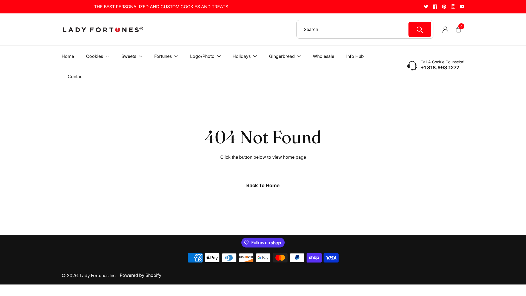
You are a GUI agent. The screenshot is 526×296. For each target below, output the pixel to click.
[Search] (419, 29)
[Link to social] (426, 6)
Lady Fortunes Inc (98, 275)
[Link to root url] (103, 29)
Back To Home (263, 185)
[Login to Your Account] (445, 29)
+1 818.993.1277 (440, 67)
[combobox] (367, 29)
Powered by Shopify (140, 275)
